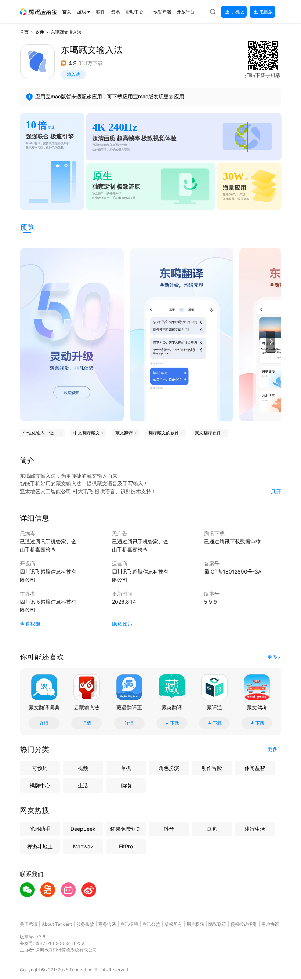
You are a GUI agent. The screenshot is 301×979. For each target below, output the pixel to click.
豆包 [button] (212, 829)
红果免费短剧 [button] (125, 829)
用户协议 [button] (270, 924)
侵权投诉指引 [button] (244, 924)
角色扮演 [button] (169, 768)
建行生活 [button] (254, 829)
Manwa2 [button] (83, 846)
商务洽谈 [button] (107, 924)
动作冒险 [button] (212, 768)
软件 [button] (39, 32)
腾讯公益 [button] (151, 924)
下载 (174, 723)
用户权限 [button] (195, 924)
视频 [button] (83, 768)
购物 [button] (126, 785)
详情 (44, 723)
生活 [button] (83, 785)
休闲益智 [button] (254, 768)
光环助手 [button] (40, 829)
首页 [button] (24, 32)
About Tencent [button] (57, 924)
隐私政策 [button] (122, 623)
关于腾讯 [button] (28, 924)
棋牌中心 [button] (40, 785)
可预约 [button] (40, 768)
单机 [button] (126, 768)
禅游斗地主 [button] (40, 846)
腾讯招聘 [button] (129, 924)
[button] (38, 11)
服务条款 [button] (85, 924)
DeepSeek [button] (82, 829)
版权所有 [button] (173, 924)
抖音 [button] (169, 829)
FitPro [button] (126, 846)
